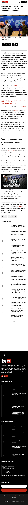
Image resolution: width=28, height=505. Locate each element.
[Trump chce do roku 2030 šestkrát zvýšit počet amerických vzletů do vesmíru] (5, 316)
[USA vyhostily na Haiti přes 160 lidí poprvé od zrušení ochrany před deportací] (5, 284)
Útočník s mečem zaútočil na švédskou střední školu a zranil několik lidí (18, 252)
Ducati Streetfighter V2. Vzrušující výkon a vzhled (19, 394)
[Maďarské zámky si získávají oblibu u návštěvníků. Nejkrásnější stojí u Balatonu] (6, 434)
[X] (26, 2)
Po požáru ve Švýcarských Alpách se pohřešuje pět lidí (18, 265)
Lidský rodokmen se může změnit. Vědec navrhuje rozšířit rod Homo (19, 427)
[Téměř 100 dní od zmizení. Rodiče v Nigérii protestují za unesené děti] (5, 259)
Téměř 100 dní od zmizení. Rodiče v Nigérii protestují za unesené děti (18, 259)
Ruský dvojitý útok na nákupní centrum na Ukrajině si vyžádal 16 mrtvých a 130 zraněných (18, 233)
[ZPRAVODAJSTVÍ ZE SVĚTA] (4, 2)
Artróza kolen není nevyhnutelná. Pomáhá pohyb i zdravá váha (18, 453)
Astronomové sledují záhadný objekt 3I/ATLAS (18, 407)
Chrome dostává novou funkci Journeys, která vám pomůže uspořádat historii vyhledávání (18, 413)
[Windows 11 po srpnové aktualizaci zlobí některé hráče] (6, 447)
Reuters (16, 110)
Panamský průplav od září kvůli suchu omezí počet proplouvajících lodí (18, 304)
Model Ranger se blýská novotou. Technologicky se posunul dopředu (19, 387)
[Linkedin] (9, 44)
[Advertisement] (14, 336)
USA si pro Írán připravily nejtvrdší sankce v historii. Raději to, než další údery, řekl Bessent (18, 279)
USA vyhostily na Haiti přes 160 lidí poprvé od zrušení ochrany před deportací (18, 284)
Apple (20, 206)
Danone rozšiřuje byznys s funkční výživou (17, 245)
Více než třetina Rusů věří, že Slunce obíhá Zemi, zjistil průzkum (19, 400)
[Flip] (16, 44)
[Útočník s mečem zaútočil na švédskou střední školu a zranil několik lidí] (5, 252)
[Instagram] (24, 2)
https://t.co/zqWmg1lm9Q (8, 103)
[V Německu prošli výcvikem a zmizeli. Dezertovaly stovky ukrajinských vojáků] (5, 310)
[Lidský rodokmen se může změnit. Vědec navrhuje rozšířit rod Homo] (6, 428)
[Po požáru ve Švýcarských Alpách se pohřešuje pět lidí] (5, 265)
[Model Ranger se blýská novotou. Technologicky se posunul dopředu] (6, 387)
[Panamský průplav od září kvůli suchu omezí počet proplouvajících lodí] (5, 304)
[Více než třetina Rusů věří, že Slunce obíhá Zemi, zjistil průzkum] (6, 401)
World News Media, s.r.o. (13, 495)
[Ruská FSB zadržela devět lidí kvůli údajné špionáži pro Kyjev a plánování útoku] (5, 291)
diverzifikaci (11, 151)
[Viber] (13, 44)
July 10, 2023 (22, 107)
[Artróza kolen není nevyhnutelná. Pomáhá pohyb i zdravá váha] (6, 454)
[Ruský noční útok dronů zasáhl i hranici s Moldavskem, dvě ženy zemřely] (5, 271)
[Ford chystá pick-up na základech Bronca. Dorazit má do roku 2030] (6, 441)
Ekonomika (4, 14)
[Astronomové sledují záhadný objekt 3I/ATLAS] (6, 407)
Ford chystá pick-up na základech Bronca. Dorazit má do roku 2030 (19, 440)
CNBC (15, 86)
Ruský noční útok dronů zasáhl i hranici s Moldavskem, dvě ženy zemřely (18, 271)
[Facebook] (22, 2)
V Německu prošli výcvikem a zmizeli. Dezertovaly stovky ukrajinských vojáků (18, 310)
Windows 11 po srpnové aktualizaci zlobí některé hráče (19, 447)
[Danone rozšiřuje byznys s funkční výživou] (5, 246)
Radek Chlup (7, 39)
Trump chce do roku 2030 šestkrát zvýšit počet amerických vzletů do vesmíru (18, 316)
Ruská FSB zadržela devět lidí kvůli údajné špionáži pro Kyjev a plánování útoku (18, 291)
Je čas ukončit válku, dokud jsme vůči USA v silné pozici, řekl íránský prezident (18, 239)
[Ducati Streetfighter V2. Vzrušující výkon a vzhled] (6, 394)
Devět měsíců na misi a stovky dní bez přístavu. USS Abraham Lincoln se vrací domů (18, 297)
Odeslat (14, 490)
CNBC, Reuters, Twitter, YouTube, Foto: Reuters (14, 37)
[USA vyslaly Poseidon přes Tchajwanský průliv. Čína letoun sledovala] (5, 227)
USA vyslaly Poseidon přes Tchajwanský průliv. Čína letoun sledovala (18, 226)
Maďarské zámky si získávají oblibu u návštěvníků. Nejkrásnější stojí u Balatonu (19, 434)
